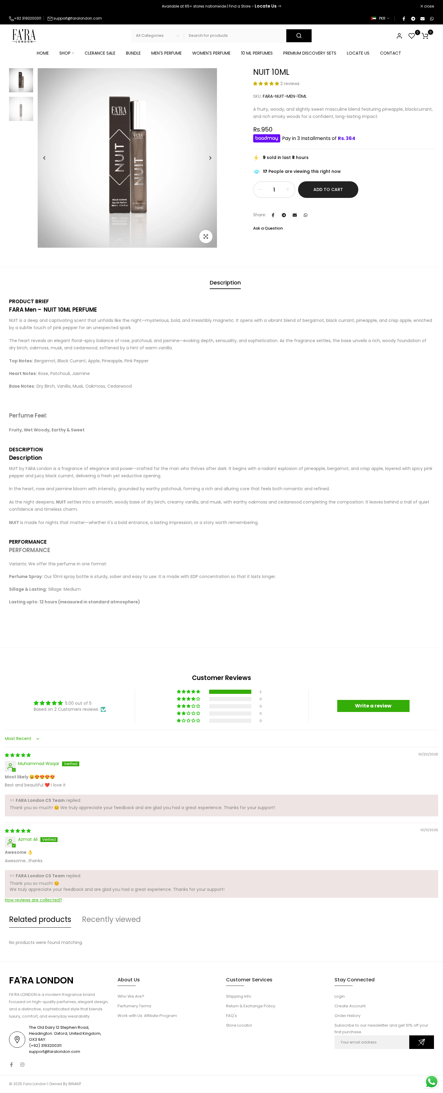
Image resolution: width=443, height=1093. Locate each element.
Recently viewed (111, 919)
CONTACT (390, 53)
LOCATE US (358, 53)
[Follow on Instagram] (22, 1064)
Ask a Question (268, 228)
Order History (347, 1015)
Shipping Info (238, 996)
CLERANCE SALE (100, 53)
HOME (43, 53)
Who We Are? (131, 996)
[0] (411, 36)
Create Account (350, 1006)
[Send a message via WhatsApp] (431, 1081)
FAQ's (231, 1015)
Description (225, 282)
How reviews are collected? (33, 900)
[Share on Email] (422, 18)
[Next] (205, 158)
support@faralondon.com (77, 18)
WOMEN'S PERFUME (211, 53)
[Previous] (49, 158)
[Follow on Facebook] (11, 1064)
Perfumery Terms (134, 1006)
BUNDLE (133, 53)
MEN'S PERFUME (166, 53)
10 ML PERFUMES (257, 53)
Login (340, 996)
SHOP (65, 53)
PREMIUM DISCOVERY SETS (309, 53)
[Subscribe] (421, 1042)
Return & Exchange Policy (250, 1006)
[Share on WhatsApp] (431, 18)
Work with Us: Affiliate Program (147, 1015)
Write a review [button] (373, 705)
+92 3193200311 (27, 18)
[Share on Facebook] (403, 18)
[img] (18, 755)
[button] (266, 84)
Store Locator (239, 1025)
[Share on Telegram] (412, 18)
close (17, 6)
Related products (40, 919)
